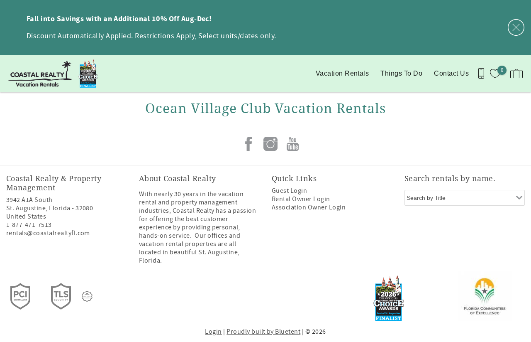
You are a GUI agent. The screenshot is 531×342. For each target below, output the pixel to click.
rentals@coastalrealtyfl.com (48, 233)
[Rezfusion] (87, 296)
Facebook (248, 143)
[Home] (57, 73)
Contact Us (451, 73)
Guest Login (289, 191)
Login (213, 331)
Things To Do (401, 73)
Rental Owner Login (301, 199)
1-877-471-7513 (29, 225)
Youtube (292, 143)
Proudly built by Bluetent (263, 331)
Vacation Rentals (342, 73)
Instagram (270, 143)
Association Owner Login (309, 207)
